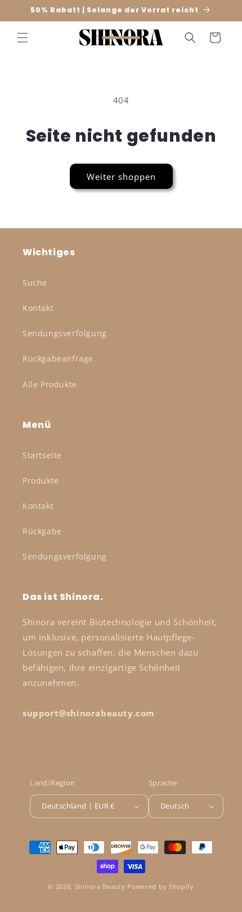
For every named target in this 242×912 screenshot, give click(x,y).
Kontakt (38, 308)
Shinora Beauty (100, 886)
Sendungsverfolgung (65, 333)
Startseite (42, 455)
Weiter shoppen (121, 176)
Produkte (41, 480)
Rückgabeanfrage (58, 358)
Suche (35, 282)
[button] (22, 37)
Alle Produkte (50, 384)
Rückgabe (42, 531)
